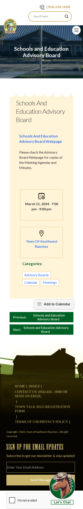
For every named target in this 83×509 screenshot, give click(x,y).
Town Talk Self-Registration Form (42, 409)
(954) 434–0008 (58, 7)
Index (34, 386)
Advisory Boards (36, 275)
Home (20, 386)
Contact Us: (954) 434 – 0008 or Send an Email (41, 394)
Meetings (50, 282)
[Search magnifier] (67, 16)
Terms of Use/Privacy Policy (41, 422)
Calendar (30, 282)
